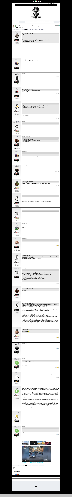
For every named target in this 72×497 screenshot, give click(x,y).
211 (17, 29)
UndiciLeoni (30, 303)
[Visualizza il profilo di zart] (17, 184)
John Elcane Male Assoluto (17, 102)
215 (24, 29)
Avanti (36, 29)
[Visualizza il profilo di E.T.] (17, 141)
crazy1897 (17, 121)
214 (22, 29)
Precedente (15, 29)
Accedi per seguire (53, 25)
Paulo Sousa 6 (17, 209)
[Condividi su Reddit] (17, 474)
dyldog (17, 59)
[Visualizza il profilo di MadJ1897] (17, 348)
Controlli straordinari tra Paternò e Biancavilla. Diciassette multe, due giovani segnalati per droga (36, 446)
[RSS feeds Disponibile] (59, 479)
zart (17, 179)
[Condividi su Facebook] (14, 474)
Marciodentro (17, 358)
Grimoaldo (17, 165)
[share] (49, 446)
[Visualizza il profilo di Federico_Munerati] (17, 391)
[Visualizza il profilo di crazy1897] (17, 126)
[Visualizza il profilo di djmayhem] (17, 78)
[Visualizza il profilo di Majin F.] (17, 377)
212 (19, 29)
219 (30, 29)
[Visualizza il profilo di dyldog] (17, 63)
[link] (23, 447)
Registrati (58, 3)
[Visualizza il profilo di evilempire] (17, 92)
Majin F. (17, 372)
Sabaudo (30, 210)
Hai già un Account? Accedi (51, 3)
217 (27, 29)
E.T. (17, 136)
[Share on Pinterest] (19, 474)
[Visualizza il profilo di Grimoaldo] (17, 170)
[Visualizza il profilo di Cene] (17, 228)
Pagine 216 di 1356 (41, 29)
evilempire (17, 87)
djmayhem (17, 73)
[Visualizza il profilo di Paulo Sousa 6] (17, 213)
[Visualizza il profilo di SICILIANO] (17, 306)
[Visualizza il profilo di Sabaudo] (13, 26)
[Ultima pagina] (37, 29)
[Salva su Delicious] (16, 474)
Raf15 (29, 255)
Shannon (17, 31)
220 (32, 29)
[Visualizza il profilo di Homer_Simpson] (17, 416)
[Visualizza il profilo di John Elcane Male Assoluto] (17, 107)
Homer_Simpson (17, 412)
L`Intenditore (30, 103)
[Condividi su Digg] (15, 474)
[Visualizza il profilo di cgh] (17, 258)
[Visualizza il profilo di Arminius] (17, 243)
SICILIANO (17, 301)
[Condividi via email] (18, 474)
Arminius (17, 238)
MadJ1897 (17, 343)
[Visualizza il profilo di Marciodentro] (17, 363)
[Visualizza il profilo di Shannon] (17, 36)
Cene (17, 223)
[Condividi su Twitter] (12, 474)
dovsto (29, 33)
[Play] (41, 443)
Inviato (24, 59)
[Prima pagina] (13, 29)
